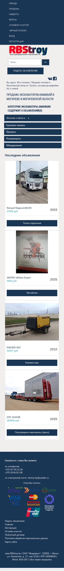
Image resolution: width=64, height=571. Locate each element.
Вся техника (23, 82)
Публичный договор (14, 535)
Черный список (18, 30)
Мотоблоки (32, 293)
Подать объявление (25, 71)
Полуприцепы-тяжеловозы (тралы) (32, 432)
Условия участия (13, 531)
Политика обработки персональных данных (26, 538)
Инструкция (10, 528)
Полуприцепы (13, 138)
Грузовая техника (15, 125)
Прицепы (11, 132)
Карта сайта (11, 542)
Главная (9, 524)
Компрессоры (32, 362)
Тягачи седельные (32, 223)
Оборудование (14, 145)
